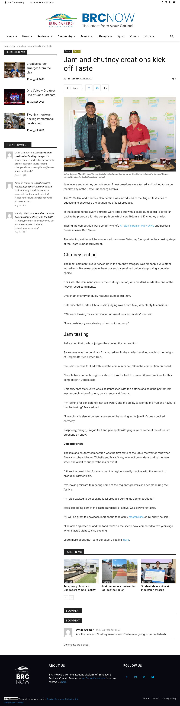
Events (7, 46)
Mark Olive (147, 225)
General (68, 582)
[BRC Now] (90, 20)
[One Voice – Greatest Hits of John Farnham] (14, 97)
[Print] (105, 87)
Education (146, 582)
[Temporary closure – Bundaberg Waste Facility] (81, 571)
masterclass (136, 517)
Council (68, 51)
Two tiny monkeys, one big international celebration (40, 119)
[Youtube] (174, 3)
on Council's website (93, 678)
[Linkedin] (170, 3)
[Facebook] (162, 3)
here (126, 539)
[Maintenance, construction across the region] (119, 571)
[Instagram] (166, 3)
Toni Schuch (72, 78)
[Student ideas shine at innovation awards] (158, 571)
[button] (172, 36)
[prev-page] (66, 597)
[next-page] (71, 597)
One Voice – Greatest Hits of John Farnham (41, 93)
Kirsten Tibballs (130, 225)
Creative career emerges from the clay (39, 68)
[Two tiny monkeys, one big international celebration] (14, 121)
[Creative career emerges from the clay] (14, 70)
